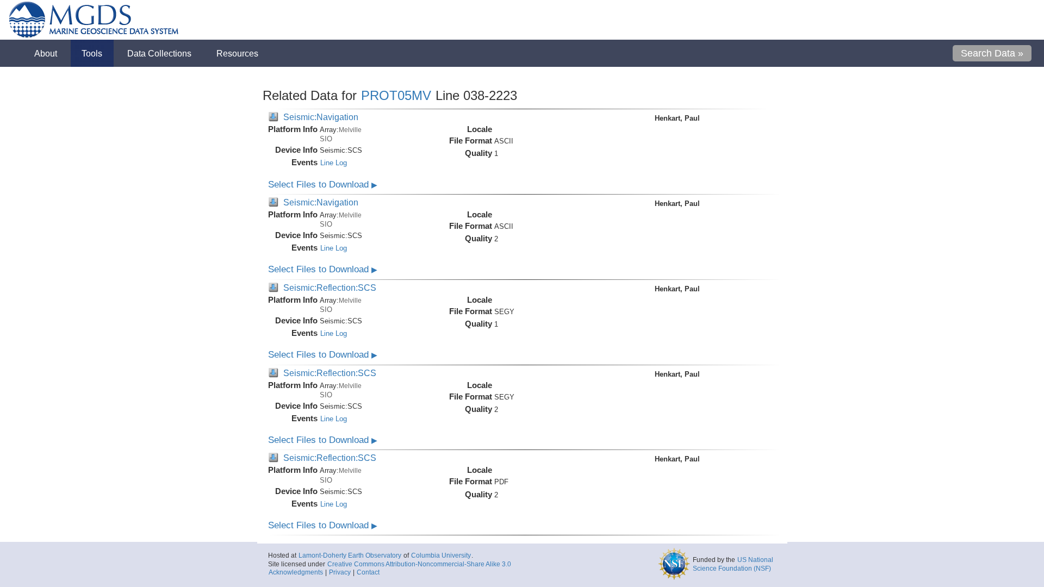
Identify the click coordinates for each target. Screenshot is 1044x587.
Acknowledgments (296, 572)
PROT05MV (396, 95)
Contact (368, 572)
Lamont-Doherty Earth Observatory (350, 555)
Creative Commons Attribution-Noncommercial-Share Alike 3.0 (419, 564)
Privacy (340, 572)
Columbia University (441, 555)
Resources (237, 53)
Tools (92, 53)
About (45, 53)
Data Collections (159, 53)
